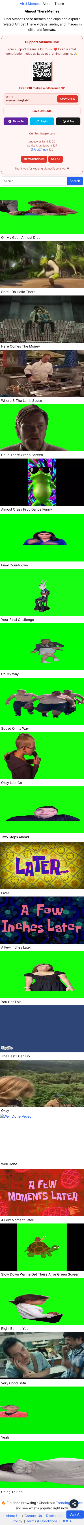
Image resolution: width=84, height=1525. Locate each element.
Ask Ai (75, 1514)
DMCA (67, 1521)
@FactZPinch (39, 149)
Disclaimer (54, 1516)
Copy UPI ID (67, 98)
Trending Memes (69, 1503)
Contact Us (33, 1516)
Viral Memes (30, 4)
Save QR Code (42, 111)
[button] (73, 1503)
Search (74, 181)
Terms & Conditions (42, 1521)
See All (55, 159)
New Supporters (34, 159)
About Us (13, 1516)
